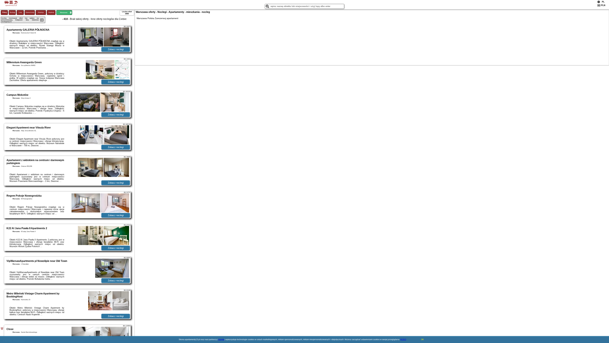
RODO (403, 339)
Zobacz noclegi (116, 49)
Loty (20, 12)
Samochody (30, 12)
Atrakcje (41, 12)
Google (221, 339)
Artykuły (51, 12)
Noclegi (12, 12)
